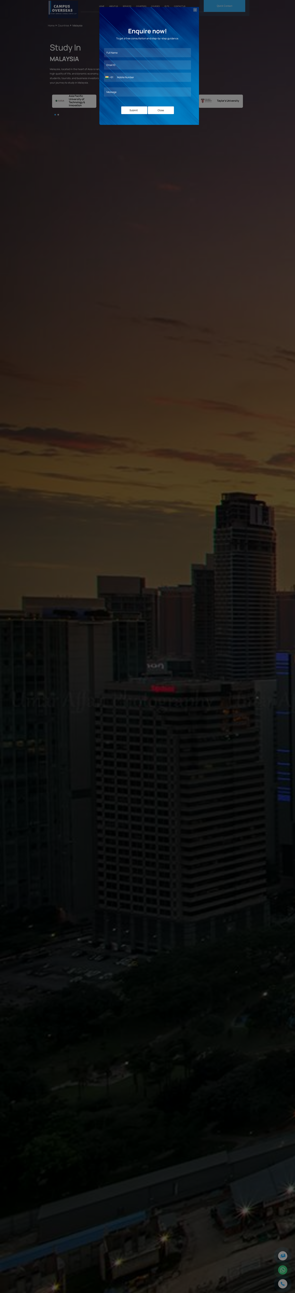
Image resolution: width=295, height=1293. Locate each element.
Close (161, 110)
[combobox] (110, 77)
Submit (134, 110)
